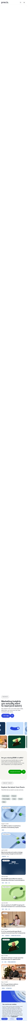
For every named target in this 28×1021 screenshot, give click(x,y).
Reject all (20, 1018)
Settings (12, 1018)
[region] (13, 1011)
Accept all (4, 1018)
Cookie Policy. (14, 1016)
